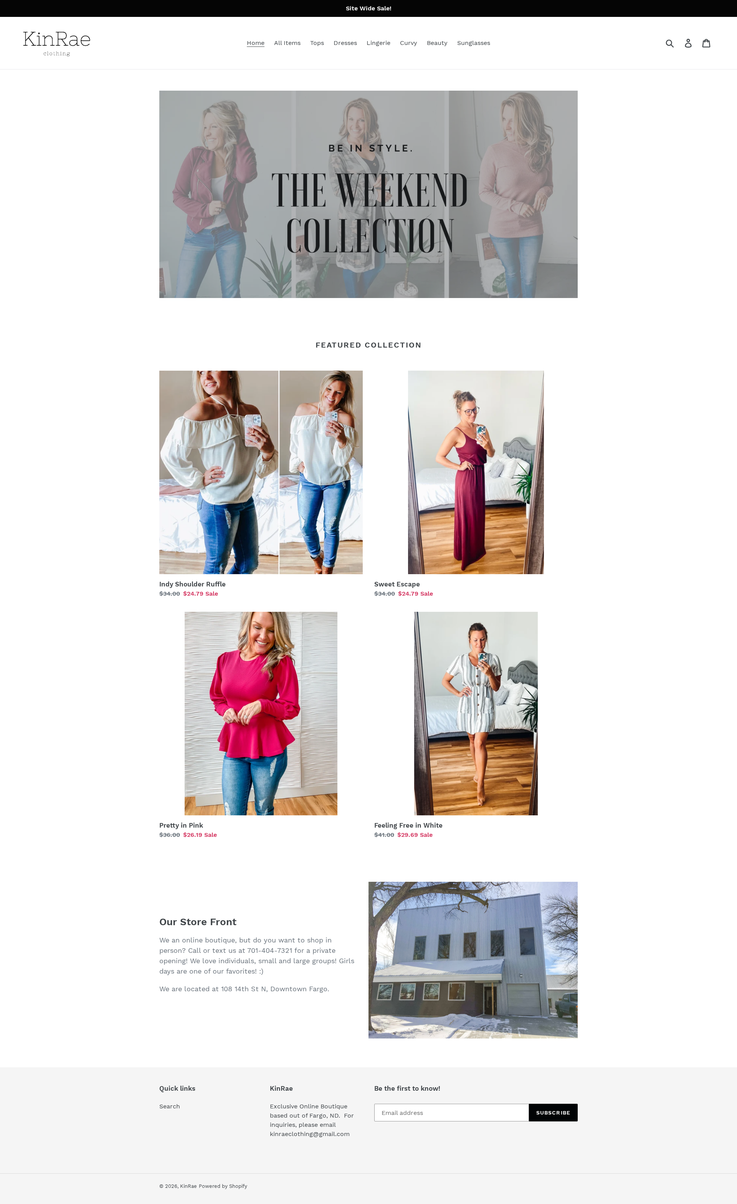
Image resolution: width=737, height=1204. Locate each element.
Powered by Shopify (223, 1186)
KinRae (188, 1186)
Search (169, 1106)
